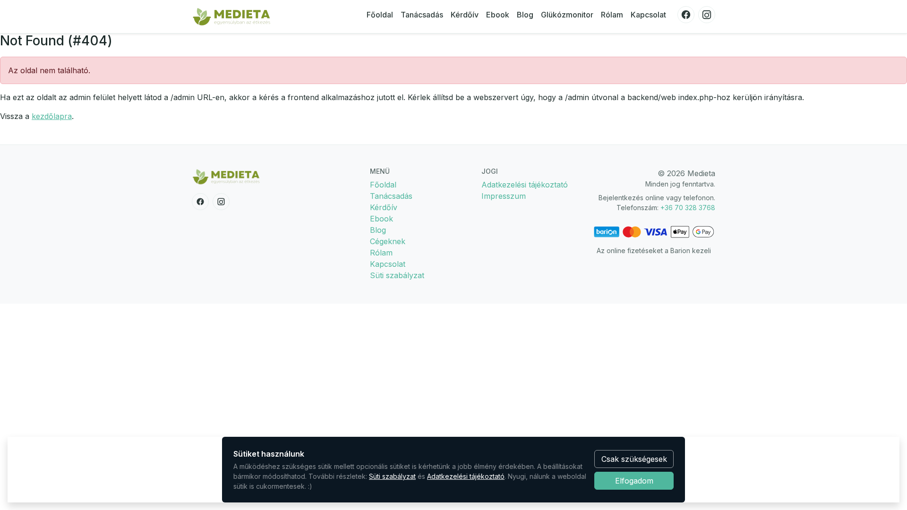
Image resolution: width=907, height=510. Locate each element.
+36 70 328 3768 (687, 208)
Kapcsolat (648, 14)
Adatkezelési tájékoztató (524, 184)
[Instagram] (706, 14)
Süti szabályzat (397, 275)
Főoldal (380, 14)
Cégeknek (387, 241)
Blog (525, 14)
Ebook (497, 14)
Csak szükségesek (634, 459)
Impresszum (503, 196)
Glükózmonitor (567, 14)
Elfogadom (634, 480)
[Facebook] (685, 14)
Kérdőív (465, 14)
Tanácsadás (422, 14)
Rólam (612, 14)
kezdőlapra (52, 116)
